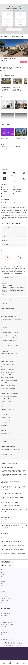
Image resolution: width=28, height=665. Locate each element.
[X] (14, 643)
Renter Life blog (4, 602)
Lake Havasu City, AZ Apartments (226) (9, 374)
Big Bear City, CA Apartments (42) (8, 388)
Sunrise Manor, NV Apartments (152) (8, 369)
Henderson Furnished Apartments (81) (9, 340)
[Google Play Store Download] (12, 565)
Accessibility (3, 637)
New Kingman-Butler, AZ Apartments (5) (9, 393)
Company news (4, 576)
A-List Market (4, 615)
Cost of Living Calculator (6, 598)
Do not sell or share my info (7, 639)
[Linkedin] (9, 643)
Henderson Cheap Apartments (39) (8, 321)
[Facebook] (11, 643)
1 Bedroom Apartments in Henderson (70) (9, 306)
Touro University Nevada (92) (7, 452)
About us (3, 572)
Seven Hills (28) (4, 425)
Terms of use (4, 634)
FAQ (2, 585)
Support (2, 583)
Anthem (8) (3, 430)
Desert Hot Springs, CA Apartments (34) (9, 380)
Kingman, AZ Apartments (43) (7, 401)
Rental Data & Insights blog (7, 624)
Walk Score (6, 254)
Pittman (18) (3, 428)
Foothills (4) (3, 436)
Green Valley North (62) (6, 417)
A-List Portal (3, 611)
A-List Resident (4, 620)
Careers (2, 574)
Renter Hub (3, 593)
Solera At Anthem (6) (5, 433)
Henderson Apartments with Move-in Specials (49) (11, 319)
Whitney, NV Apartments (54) (7, 361)
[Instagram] (19, 643)
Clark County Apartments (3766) (7, 409)
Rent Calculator (4, 600)
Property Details (20, 65)
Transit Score (20, 254)
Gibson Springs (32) (5, 422)
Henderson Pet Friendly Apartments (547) (9, 345)
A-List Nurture (4, 617)
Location (8, 65)
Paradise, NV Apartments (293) (7, 364)
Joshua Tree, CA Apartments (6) (7, 398)
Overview (3, 64)
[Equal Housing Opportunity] (6, 643)
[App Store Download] (4, 565)
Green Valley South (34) (6, 420)
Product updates (4, 579)
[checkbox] (7, 15)
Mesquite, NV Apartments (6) (7, 382)
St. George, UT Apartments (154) (8, 372)
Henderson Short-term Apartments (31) (9, 353)
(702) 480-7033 (4, 60)
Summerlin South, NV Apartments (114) (9, 385)
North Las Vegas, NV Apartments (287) (9, 396)
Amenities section (4, 489)
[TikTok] (22, 643)
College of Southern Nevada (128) (8, 446)
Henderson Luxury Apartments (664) (8, 343)
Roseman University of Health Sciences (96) (10, 449)
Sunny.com (3, 581)
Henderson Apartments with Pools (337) (9, 335)
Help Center (3, 626)
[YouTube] (16, 643)
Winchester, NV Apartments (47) (7, 366)
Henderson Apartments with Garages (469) (10, 329)
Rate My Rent (4, 596)
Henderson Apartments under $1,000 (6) (9, 316)
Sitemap (3, 588)
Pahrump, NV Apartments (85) (7, 377)
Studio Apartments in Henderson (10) (8, 308)
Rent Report (3, 605)
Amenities (13, 65)
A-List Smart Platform (5, 613)
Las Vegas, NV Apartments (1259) (8, 390)
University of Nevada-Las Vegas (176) (9, 444)
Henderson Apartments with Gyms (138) (9, 332)
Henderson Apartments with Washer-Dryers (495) (11, 337)
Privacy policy (4, 632)
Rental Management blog (6, 622)
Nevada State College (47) (6, 454)
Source (3, 294)
